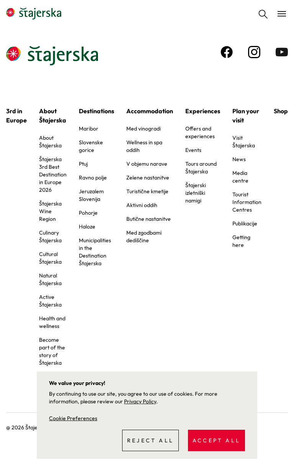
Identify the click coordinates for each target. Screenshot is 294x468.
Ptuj (83, 163)
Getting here (241, 241)
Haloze (87, 226)
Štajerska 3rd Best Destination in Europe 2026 (53, 174)
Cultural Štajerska (50, 258)
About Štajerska (52, 115)
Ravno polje (93, 177)
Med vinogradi (143, 128)
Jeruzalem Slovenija (91, 195)
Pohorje (88, 212)
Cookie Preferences (73, 418)
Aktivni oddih (141, 205)
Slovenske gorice (91, 146)
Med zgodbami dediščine (144, 236)
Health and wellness (52, 322)
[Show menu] (282, 14)
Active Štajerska (50, 301)
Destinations (96, 111)
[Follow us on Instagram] (254, 52)
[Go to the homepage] (33, 14)
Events (193, 150)
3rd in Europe (16, 115)
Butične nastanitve (148, 218)
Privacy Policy (140, 401)
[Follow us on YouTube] (282, 52)
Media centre (240, 177)
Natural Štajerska (50, 279)
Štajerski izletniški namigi (195, 193)
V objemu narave (146, 163)
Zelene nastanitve (147, 177)
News (239, 159)
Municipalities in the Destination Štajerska (95, 252)
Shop (281, 111)
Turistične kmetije (147, 191)
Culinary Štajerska (50, 236)
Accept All (216, 440)
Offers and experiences (200, 132)
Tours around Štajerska (201, 167)
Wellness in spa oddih (144, 146)
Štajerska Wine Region (50, 211)
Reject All (150, 440)
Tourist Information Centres (246, 202)
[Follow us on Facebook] (226, 52)
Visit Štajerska (243, 141)
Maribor (88, 128)
